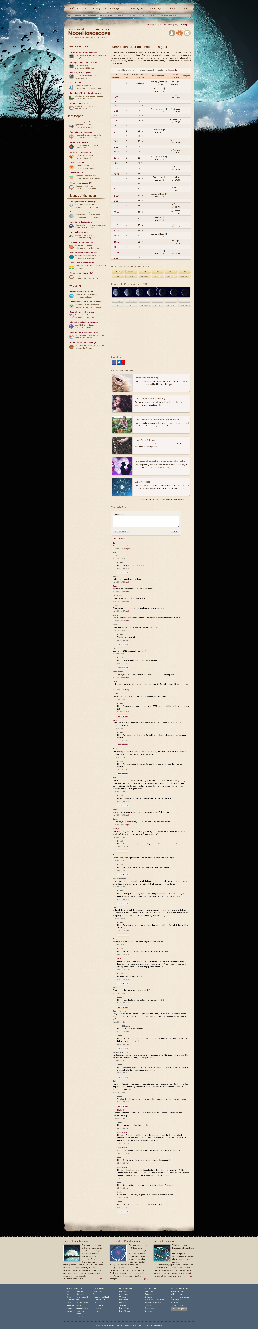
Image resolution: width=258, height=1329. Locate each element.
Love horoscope (77, 163)
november (170, 276)
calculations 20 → (181, 499)
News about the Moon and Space (84, 332)
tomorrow (83, 52)
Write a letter (176, 1294)
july (118, 276)
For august (115, 8)
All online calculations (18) (81, 273)
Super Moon (150, 1308)
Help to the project (179, 1309)
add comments (121, 531)
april (157, 271)
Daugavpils (185, 25)
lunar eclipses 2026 (168, 15)
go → (102, 1279)
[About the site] (179, 33)
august (131, 276)
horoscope (102, 15)
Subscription (176, 1300)
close (175, 531)
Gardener (70, 1305)
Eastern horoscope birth (80, 122)
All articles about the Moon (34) (83, 343)
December (123, 1302)
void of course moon (151, 15)
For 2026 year (136, 8)
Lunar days (156, 8)
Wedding (80, 1314)
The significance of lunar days (83, 202)
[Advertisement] (151, 332)
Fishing (69, 1311)
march (144, 271)
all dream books (94, 302)
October (122, 1297)
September (123, 1294)
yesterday (93, 52)
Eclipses (148, 1297)
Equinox (148, 1311)
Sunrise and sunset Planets (82, 263)
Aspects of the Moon (153, 1302)
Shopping (80, 1311)
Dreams (79, 1291)
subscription (151, 25)
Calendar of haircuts (78, 83)
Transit (96, 1294)
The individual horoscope (81, 132)
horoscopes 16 (166, 499)
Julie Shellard (123, 1132)
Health (69, 1297)
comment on (123, 572)
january (117, 271)
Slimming (70, 1300)
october (157, 276)
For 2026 (73, 73)
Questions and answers (180, 1297)
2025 (80, 73)
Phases (172, 8)
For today (96, 8)
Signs (185, 8)
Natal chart (97, 1291)
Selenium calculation (102, 1300)
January (122, 1305)
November (123, 1300)
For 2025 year (125, 1311)
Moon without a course (154, 1300)
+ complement (166, 25)
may (170, 271)
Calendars (75, 8)
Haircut (69, 1291)
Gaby (119, 958)
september (144, 276)
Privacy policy (177, 1305)
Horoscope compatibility (80, 152)
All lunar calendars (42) (80, 103)
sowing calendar (74, 15)
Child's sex (80, 1294)
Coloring (69, 1294)
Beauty (69, 1302)
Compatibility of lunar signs (82, 242)
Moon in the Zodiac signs (81, 222)
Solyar (95, 1302)
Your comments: (120, 514)
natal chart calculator (116, 15)
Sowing (69, 1308)
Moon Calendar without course (83, 253)
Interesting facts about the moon (84, 322)
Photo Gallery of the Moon (81, 292)
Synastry (97, 1311)
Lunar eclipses (76, 232)
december (184, 276)
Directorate (97, 1308)
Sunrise (148, 1305)
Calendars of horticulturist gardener (85, 93)
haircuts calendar (89, 15)
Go (170, 384)
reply (127, 549)
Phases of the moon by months (83, 212)
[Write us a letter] (187, 33)
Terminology (176, 1302)
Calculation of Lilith (101, 1297)
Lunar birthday (76, 173)
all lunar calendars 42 (149, 499)
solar (86, 232)
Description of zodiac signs (82, 312)
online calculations (134, 15)
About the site (177, 1291)
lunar (102, 1302)
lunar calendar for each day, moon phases (88, 37)
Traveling (80, 1316)
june (184, 271)
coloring (95, 83)
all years (87, 73)
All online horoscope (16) (81, 183)
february (131, 271)
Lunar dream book (78, 302)
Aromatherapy (82, 1308)
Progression (98, 1305)
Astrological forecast (79, 142)
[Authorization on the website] (172, 33)
